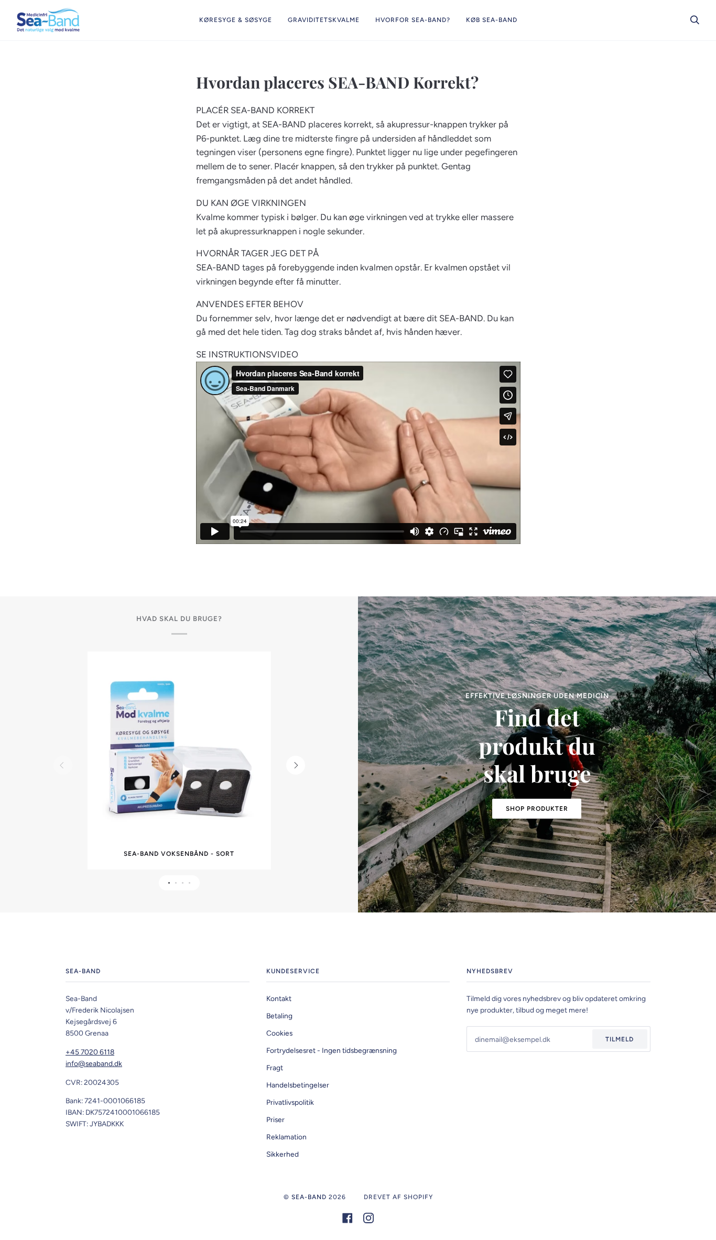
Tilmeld (619, 1039)
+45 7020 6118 (90, 1052)
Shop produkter (537, 808)
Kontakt (278, 998)
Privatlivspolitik (290, 1102)
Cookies (279, 1033)
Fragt (274, 1067)
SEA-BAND (309, 1197)
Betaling (279, 1015)
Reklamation (286, 1137)
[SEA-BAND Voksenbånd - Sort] (179, 751)
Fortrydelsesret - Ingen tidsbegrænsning (331, 1050)
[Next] (295, 765)
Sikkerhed (282, 1154)
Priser (275, 1119)
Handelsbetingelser (297, 1085)
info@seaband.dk (94, 1063)
